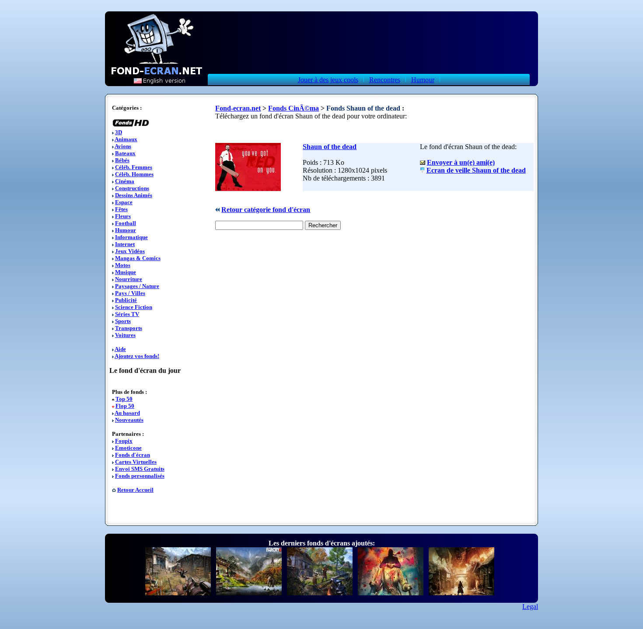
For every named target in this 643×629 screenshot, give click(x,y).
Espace (124, 202)
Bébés (122, 160)
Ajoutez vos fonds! (137, 356)
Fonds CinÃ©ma (293, 108)
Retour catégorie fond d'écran (265, 209)
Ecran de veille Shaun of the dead (476, 170)
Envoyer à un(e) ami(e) (461, 162)
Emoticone (128, 448)
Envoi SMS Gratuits (139, 469)
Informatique (131, 237)
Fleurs (123, 216)
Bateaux (125, 153)
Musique (125, 272)
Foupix (124, 441)
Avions (123, 146)
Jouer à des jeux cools (328, 79)
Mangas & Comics (138, 258)
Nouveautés (129, 420)
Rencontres (384, 79)
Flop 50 (124, 406)
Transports (128, 328)
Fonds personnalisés (139, 476)
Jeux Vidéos (130, 251)
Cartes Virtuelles (136, 462)
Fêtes (121, 209)
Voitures (125, 335)
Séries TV (127, 314)
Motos (122, 265)
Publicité (126, 300)
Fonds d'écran (132, 455)
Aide (120, 349)
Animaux (126, 139)
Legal (530, 606)
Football (125, 223)
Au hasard (127, 413)
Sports (123, 321)
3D (118, 132)
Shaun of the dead (329, 146)
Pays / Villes (130, 293)
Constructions (132, 188)
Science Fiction (133, 307)
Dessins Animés (133, 195)
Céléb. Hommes (134, 174)
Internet (125, 244)
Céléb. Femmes (133, 167)
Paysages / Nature (137, 286)
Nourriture (128, 279)
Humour (422, 79)
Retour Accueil (135, 490)
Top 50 (124, 399)
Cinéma (124, 181)
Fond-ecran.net (238, 108)
